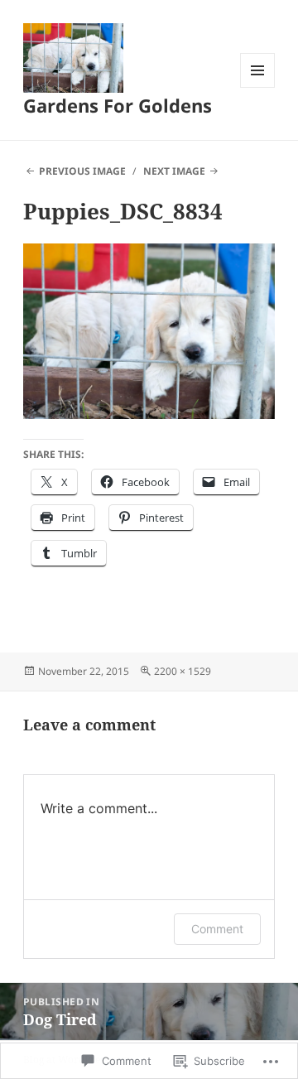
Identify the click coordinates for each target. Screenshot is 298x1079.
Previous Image (82, 171)
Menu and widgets (258, 87)
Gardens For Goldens (117, 105)
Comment (217, 929)
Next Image (174, 171)
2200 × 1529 (182, 671)
